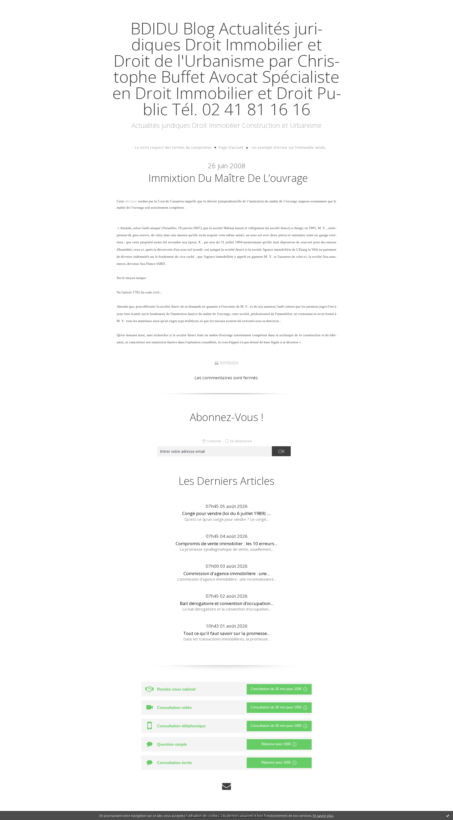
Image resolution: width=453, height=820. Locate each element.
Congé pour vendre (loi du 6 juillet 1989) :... (226, 513)
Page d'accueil (230, 147)
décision (131, 201)
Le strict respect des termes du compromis (173, 147)
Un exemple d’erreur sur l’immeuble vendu (288, 147)
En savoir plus (323, 815)
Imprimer (228, 363)
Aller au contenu (20, 5)
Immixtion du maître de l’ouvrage (228, 178)
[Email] (226, 786)
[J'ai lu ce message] (448, 815)
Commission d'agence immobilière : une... (227, 573)
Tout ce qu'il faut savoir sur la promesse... (226, 633)
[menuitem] (175, 147)
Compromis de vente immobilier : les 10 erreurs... (226, 543)
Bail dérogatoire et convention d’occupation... (226, 603)
